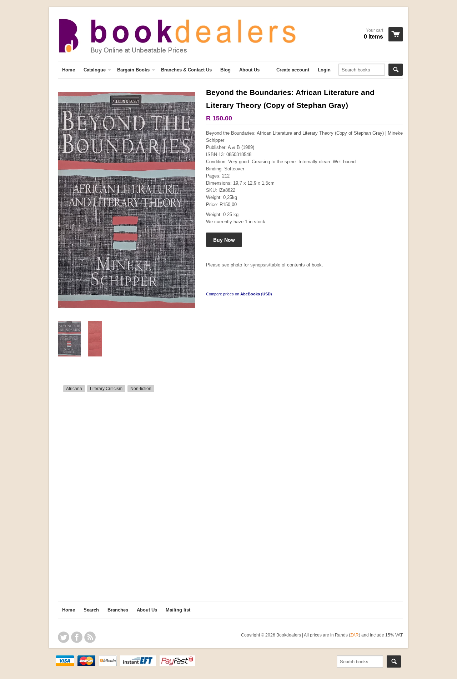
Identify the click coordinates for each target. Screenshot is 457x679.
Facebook (76, 637)
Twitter (63, 637)
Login (324, 70)
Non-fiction (140, 388)
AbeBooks (250, 294)
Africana (74, 388)
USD (266, 294)
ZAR (354, 635)
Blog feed (90, 637)
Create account (292, 70)
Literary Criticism (106, 388)
